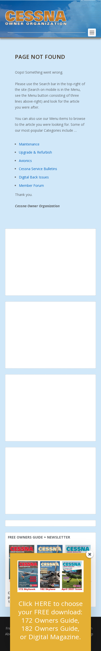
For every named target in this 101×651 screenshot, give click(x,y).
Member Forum (31, 185)
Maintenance (29, 144)
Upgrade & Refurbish (35, 152)
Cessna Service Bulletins (38, 168)
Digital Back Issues (34, 177)
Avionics (25, 160)
